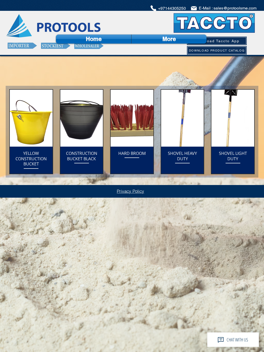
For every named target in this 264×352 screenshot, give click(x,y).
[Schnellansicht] (31, 118)
